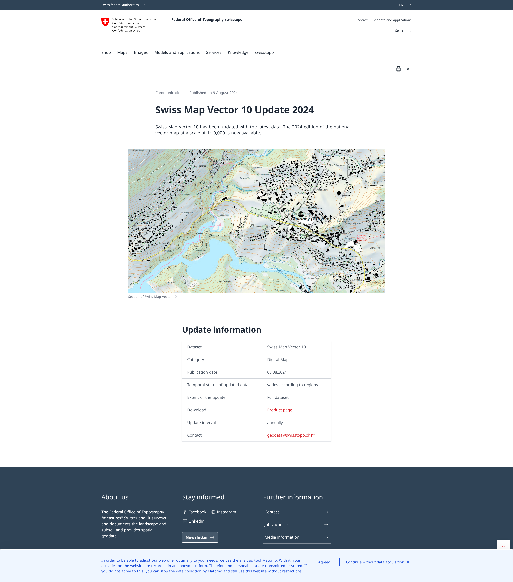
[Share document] (409, 69)
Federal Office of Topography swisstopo (206, 19)
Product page (279, 410)
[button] (122, 52)
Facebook (197, 512)
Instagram (226, 512)
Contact (272, 512)
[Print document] (398, 69)
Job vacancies (277, 524)
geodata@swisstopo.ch (288, 435)
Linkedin (196, 521)
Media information (282, 537)
